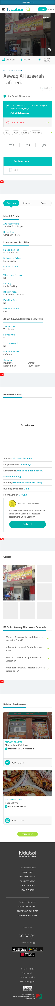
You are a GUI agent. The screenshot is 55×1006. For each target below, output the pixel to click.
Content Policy (27, 968)
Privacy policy (27, 973)
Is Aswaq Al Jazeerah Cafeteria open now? (24, 649)
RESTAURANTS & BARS (13, 742)
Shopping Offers (27, 877)
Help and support (27, 981)
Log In (51, 9)
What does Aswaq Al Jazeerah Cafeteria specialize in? (25, 669)
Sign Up (42, 9)
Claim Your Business (27, 911)
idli (25, 133)
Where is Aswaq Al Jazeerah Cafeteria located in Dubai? (24, 638)
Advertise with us (27, 906)
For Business (28, 2)
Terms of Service (27, 977)
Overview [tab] (11, 203)
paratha (36, 133)
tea (7, 133)
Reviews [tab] (27, 203)
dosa (15, 133)
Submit (27, 524)
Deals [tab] (43, 203)
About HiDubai (27, 885)
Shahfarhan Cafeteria (16, 745)
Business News (27, 881)
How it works (27, 890)
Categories (27, 872)
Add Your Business (27, 915)
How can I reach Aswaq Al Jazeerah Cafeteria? (23, 659)
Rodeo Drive (11, 802)
